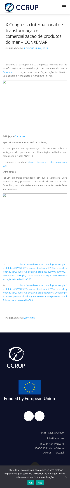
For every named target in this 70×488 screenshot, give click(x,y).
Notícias (29, 318)
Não (40, 482)
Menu (64, 6)
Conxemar (8, 72)
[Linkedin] (40, 416)
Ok (30, 482)
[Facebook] (29, 416)
